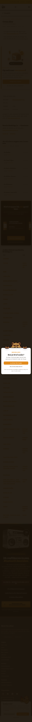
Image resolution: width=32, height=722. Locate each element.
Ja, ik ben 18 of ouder (16, 363)
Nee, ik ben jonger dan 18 (16, 366)
